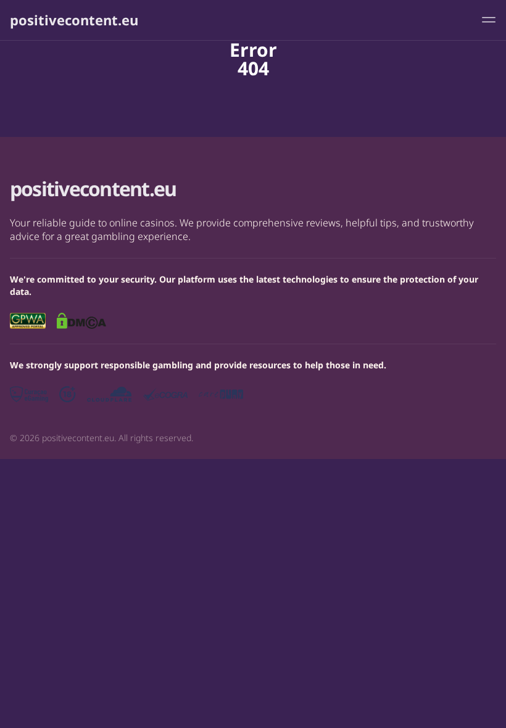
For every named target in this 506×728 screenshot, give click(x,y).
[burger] (488, 19)
